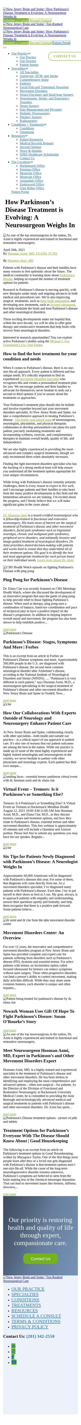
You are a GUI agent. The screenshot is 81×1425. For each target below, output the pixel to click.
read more (9, 629)
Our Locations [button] (20, 162)
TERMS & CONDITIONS (35, 1321)
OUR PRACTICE (27, 1288)
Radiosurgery (28, 121)
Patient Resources (31, 139)
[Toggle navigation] (4, 47)
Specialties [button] (18, 68)
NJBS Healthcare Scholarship (39, 154)
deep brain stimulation (54, 301)
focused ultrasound (62, 304)
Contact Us (27, 158)
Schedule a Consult (16, 20)
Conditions (27, 128)
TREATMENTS (26, 1305)
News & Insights (31, 150)
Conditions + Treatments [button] (27, 124)
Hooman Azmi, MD (20, 260)
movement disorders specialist (39, 379)
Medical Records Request (36, 143)
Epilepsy (25, 83)
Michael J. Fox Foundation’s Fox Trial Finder (36, 343)
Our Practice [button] (19, 53)
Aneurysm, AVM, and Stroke (39, 76)
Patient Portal (61, 42)
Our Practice (28, 57)
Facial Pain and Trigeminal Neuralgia (44, 87)
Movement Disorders (33, 91)
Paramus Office (30, 169)
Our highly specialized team (33, 419)
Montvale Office (30, 177)
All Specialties (29, 72)
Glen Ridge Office (32, 188)
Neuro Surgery (29, 106)
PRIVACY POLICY (29, 1326)
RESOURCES (24, 1310)
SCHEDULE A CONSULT (36, 1315)
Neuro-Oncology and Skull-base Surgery (47, 94)
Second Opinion (40, 20)
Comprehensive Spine (34, 79)
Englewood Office (32, 184)
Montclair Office (31, 173)
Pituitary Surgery (31, 117)
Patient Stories (29, 64)
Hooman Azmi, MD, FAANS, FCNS (32, 253)
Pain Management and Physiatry (41, 109)
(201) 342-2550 (40, 1336)
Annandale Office (31, 180)
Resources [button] (18, 136)
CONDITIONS (25, 1299)
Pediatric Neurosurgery (35, 113)
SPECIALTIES (25, 1294)
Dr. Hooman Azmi (15, 515)
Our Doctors (28, 61)
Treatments (27, 132)
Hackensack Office (32, 165)
